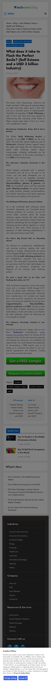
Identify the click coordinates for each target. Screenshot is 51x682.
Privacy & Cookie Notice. (22, 673)
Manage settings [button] (10, 678)
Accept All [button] (23, 678)
